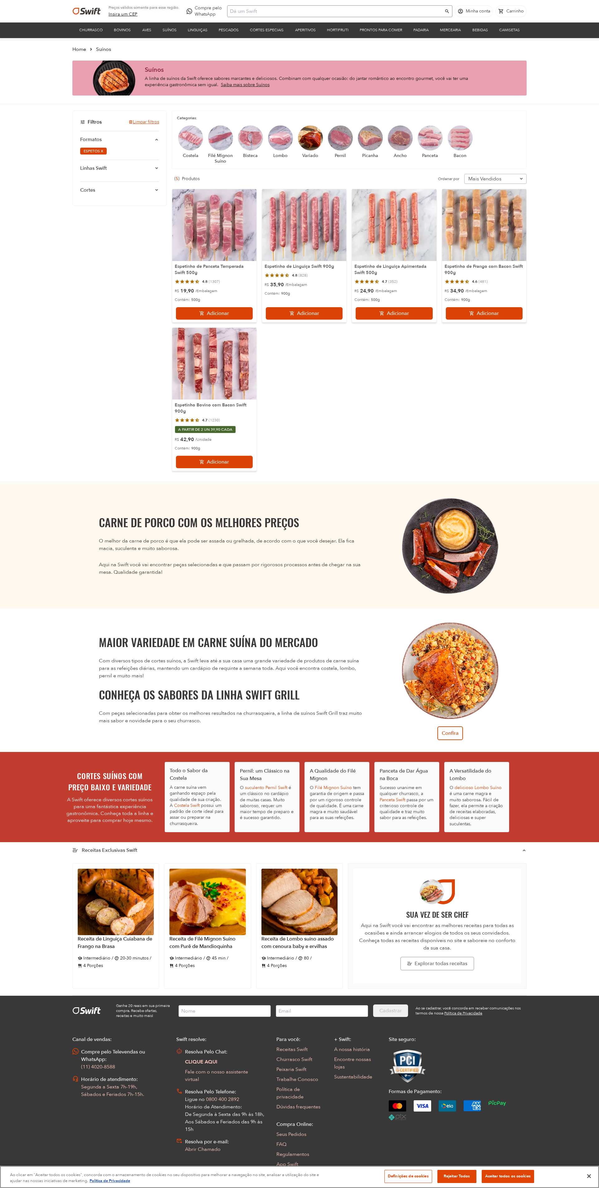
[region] (299, 1177)
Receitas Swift (292, 1049)
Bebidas (480, 29)
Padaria (421, 29)
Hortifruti (337, 29)
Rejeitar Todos (457, 1176)
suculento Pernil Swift (266, 788)
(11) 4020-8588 (98, 1066)
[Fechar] (589, 1176)
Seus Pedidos (291, 1134)
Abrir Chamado (203, 1149)
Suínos (170, 29)
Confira (450, 733)
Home (79, 49)
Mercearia (450, 29)
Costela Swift (187, 805)
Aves (146, 29)
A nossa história (352, 1049)
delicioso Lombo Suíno (478, 788)
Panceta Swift (392, 800)
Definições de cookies (408, 1176)
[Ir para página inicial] (86, 11)
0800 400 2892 (222, 1099)
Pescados (229, 29)
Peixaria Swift (291, 1069)
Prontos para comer (381, 29)
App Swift (287, 1164)
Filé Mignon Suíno (333, 788)
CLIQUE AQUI (201, 1061)
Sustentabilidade (353, 1076)
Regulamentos (292, 1154)
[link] (123, 14)
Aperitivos (305, 29)
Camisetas (509, 29)
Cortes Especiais (267, 29)
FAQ (281, 1144)
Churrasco (91, 29)
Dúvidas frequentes (298, 1106)
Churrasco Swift (294, 1059)
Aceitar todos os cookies (508, 1176)
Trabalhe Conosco (297, 1079)
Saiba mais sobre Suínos (245, 85)
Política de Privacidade (110, 1181)
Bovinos (122, 29)
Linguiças (197, 29)
